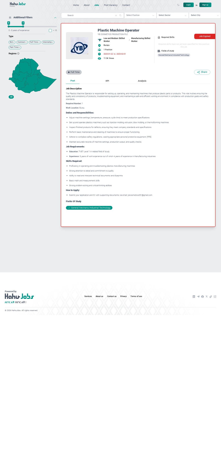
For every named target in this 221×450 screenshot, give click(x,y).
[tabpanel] (138, 148)
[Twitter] (207, 296)
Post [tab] (72, 80)
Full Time (34, 42)
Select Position (133, 15)
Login (188, 5)
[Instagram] (215, 296)
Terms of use (136, 296)
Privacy (123, 296)
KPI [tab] (107, 81)
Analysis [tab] (142, 81)
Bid (11, 42)
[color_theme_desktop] (178, 5)
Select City (195, 15)
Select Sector (164, 15)
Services (88, 296)
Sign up (205, 5)
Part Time (14, 47)
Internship (47, 42)
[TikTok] (211, 296)
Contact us (112, 296)
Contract (21, 42)
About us (99, 296)
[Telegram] (198, 297)
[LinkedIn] (194, 296)
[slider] (9, 26)
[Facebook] (202, 296)
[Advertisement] (33, 122)
